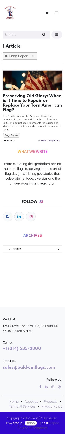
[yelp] (59, 386)
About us (31, 401)
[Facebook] (7, 216)
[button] (56, 35)
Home (14, 401)
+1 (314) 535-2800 (22, 349)
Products (50, 401)
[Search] (44, 35)
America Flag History (50, 140)
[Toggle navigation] (56, 13)
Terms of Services (22, 406)
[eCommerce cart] (47, 12)
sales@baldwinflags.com (29, 367)
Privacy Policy (51, 406)
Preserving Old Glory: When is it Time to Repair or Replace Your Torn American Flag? (32, 103)
